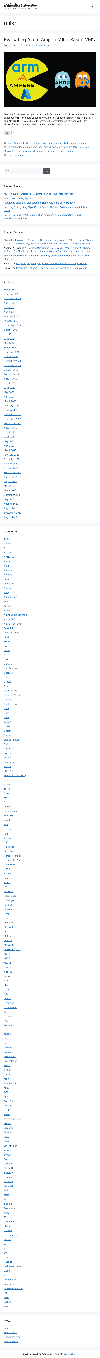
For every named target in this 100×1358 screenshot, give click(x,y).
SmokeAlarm (10, 1145)
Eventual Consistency (15, 775)
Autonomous (10, 597)
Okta (6, 989)
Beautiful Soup (11, 632)
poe (6, 1043)
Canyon (8, 664)
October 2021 (11, 468)
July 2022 (9, 432)
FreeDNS (8, 815)
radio (6, 1079)
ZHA (6, 1297)
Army (6, 592)
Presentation (10, 1061)
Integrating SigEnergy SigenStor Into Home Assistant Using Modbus (39, 202)
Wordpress (9, 1284)
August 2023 (10, 379)
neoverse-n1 (28, 151)
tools (6, 1195)
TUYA (7, 1212)
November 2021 (12, 463)
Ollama (7, 994)
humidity (8, 878)
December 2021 (12, 459)
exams (7, 784)
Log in (7, 1328)
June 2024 (9, 338)
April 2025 (9, 312)
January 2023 (11, 410)
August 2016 (10, 481)
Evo (6, 780)
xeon (70, 151)
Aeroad (8, 543)
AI (5, 548)
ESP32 (7, 766)
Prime (45, 143)
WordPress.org (11, 1341)
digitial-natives (11, 739)
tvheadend (9, 1221)
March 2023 (10, 401)
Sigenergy (9, 1128)
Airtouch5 (9, 557)
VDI (6, 1248)
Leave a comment (16, 155)
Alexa (7, 561)
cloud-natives (11, 690)
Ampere (18, 143)
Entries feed (10, 1332)
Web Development (13, 1266)
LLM (6, 931)
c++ (6, 655)
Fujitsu (7, 829)
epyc (65, 147)
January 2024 (11, 356)
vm (5, 1253)
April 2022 (9, 445)
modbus (8, 940)
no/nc (7, 967)
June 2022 (9, 437)
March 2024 (10, 347)
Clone (7, 686)
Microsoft (9, 151)
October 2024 (11, 329)
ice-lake (73, 147)
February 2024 (11, 352)
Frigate (7, 820)
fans (6, 802)
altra (19, 147)
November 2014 (12, 503)
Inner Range (10, 896)
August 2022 (10, 428)
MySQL (27, 143)
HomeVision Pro (12, 860)
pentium (40, 151)
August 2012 (10, 517)
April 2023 (9, 396)
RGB (6, 1092)
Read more (63, 124)
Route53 (8, 1101)
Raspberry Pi (10, 1083)
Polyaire (8, 1047)
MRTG (7, 958)
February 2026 (11, 294)
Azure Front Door (13, 623)
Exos (6, 793)
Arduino (8, 588)
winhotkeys (10, 1279)
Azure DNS (9, 619)
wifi (6, 1275)
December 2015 (12, 495)
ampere (33, 147)
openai (7, 998)
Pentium (36, 143)
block (7, 637)
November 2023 (12, 365)
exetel (7, 789)
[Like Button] (7, 133)
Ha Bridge (9, 847)
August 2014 (10, 508)
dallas (7, 726)
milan (18, 151)
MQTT (7, 954)
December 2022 (12, 414)
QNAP (7, 1074)
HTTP (7, 869)
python (7, 1070)
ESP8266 (9, 771)
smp (53, 151)
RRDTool (8, 1105)
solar (6, 1150)
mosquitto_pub (12, 949)
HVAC (7, 882)
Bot (5, 646)
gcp (6, 833)
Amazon (8, 570)
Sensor (7, 1123)
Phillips (7, 1034)
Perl (6, 1029)
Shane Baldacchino (14, 240)
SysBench (68, 143)
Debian (7, 731)
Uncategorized (82, 143)
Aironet (7, 552)
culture (7, 722)
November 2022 (12, 419)
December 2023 (12, 361)
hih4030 (8, 851)
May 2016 (9, 486)
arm (41, 147)
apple (7, 579)
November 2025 (12, 298)
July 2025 (9, 307)
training (8, 1203)
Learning (8, 922)
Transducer (10, 1208)
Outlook (8, 1016)
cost (59, 147)
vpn (6, 1257)
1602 (6, 539)
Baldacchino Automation (20, 5)
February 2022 (11, 454)
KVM (6, 913)
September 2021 (12, 472)
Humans (8, 873)
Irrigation (8, 909)
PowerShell (10, 1056)
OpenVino (9, 1003)
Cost (6, 713)
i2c (5, 887)
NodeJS (8, 971)
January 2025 (11, 321)
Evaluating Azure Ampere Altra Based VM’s (49, 39)
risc (51, 143)
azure (7, 610)
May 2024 (9, 343)
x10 (6, 1293)
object (7, 985)
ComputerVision (12, 695)
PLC (6, 1038)
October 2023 (11, 370)
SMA (6, 1137)
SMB (6, 1141)
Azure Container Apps (15, 615)
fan (5, 797)
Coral (6, 708)
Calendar (8, 659)
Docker (7, 748)
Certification (10, 668)
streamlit (8, 1168)
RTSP (7, 1110)
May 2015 (9, 499)
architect (8, 583)
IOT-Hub (8, 905)
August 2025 (10, 303)
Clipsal (7, 681)
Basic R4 (8, 628)
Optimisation (10, 1007)
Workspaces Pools (13, 1288)
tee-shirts (9, 1186)
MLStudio (9, 936)
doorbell (8, 753)
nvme (7, 976)
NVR (6, 980)
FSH (6, 824)
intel (81, 147)
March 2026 (10, 289)
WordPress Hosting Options (18, 198)
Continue (8, 699)
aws (6, 601)
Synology (8, 1172)
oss (6, 1012)
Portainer (9, 1052)
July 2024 (9, 334)
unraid (7, 1239)
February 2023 (11, 405)
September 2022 (12, 423)
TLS (6, 1190)
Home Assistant (12, 855)
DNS (6, 744)
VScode (8, 1261)
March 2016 (10, 490)
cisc (54, 147)
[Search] (46, 171)
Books (7, 641)
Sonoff (7, 1154)
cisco (6, 677)
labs (6, 918)
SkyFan (8, 1132)
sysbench (61, 151)
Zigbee (7, 1302)
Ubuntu (8, 1230)
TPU (6, 1199)
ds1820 (8, 757)
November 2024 (12, 325)
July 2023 (9, 383)
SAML (7, 1114)
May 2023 (9, 392)
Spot (6, 1159)
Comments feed (12, 1337)
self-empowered (12, 1119)
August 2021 (10, 477)
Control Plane (11, 704)
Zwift (6, 1306)
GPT (6, 842)
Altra (9, 143)
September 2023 (13, 374)
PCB (6, 1021)
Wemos (8, 1270)
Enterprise (9, 762)
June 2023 (9, 387)
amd (25, 147)
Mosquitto (9, 945)
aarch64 (11, 147)
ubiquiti (8, 1226)
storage (58, 143)
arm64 (47, 147)
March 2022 (10, 450)
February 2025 (11, 316)
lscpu (87, 147)
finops (7, 806)
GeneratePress (70, 1354)
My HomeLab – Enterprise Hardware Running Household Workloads (39, 194)
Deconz (8, 735)
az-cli (7, 606)
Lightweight (10, 927)
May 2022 (9, 441)
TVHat (7, 1217)
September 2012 (12, 512)
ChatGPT (8, 673)
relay (6, 1087)
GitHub (7, 838)
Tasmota (8, 1181)
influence (8, 891)
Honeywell (9, 864)
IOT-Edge (9, 900)
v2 (5, 1244)
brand (7, 650)
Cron (6, 717)
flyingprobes (10, 811)
